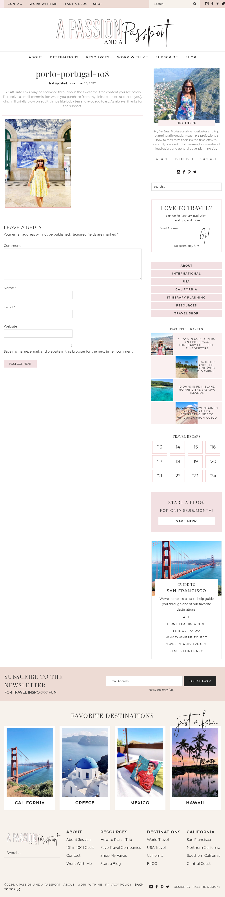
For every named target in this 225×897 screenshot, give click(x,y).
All (186, 617)
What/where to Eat (186, 637)
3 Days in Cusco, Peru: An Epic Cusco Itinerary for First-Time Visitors (197, 343)
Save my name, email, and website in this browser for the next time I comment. (68, 351)
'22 (177, 475)
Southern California (204, 855)
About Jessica (78, 840)
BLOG (152, 864)
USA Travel (156, 848)
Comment (12, 245)
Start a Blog (75, 3)
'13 (159, 447)
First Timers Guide (186, 624)
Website (10, 326)
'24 (213, 475)
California (186, 289)
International (186, 273)
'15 (195, 447)
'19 (195, 461)
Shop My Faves (113, 855)
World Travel (158, 840)
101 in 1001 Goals (80, 848)
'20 (213, 461)
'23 (195, 475)
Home (2, 4)
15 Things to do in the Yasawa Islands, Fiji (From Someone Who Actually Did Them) (197, 366)
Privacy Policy (118, 884)
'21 (159, 475)
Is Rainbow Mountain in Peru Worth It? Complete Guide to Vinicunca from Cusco (197, 412)
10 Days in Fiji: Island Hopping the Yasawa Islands (197, 390)
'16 (213, 447)
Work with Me (43, 3)
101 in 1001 (184, 159)
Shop (98, 3)
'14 (177, 447)
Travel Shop (186, 313)
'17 (159, 461)
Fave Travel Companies (120, 848)
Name (10, 288)
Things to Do (186, 630)
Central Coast (199, 864)
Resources (186, 305)
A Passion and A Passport (112, 28)
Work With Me (79, 864)
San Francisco (199, 840)
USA (186, 281)
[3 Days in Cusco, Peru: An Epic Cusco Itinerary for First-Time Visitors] (163, 344)
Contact (16, 3)
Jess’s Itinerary (186, 651)
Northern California (203, 848)
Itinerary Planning (186, 297)
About (162, 159)
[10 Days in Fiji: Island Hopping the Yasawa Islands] (163, 390)
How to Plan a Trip (116, 840)
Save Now (186, 521)
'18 (177, 461)
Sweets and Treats (186, 644)
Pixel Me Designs (206, 886)
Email (9, 307)
